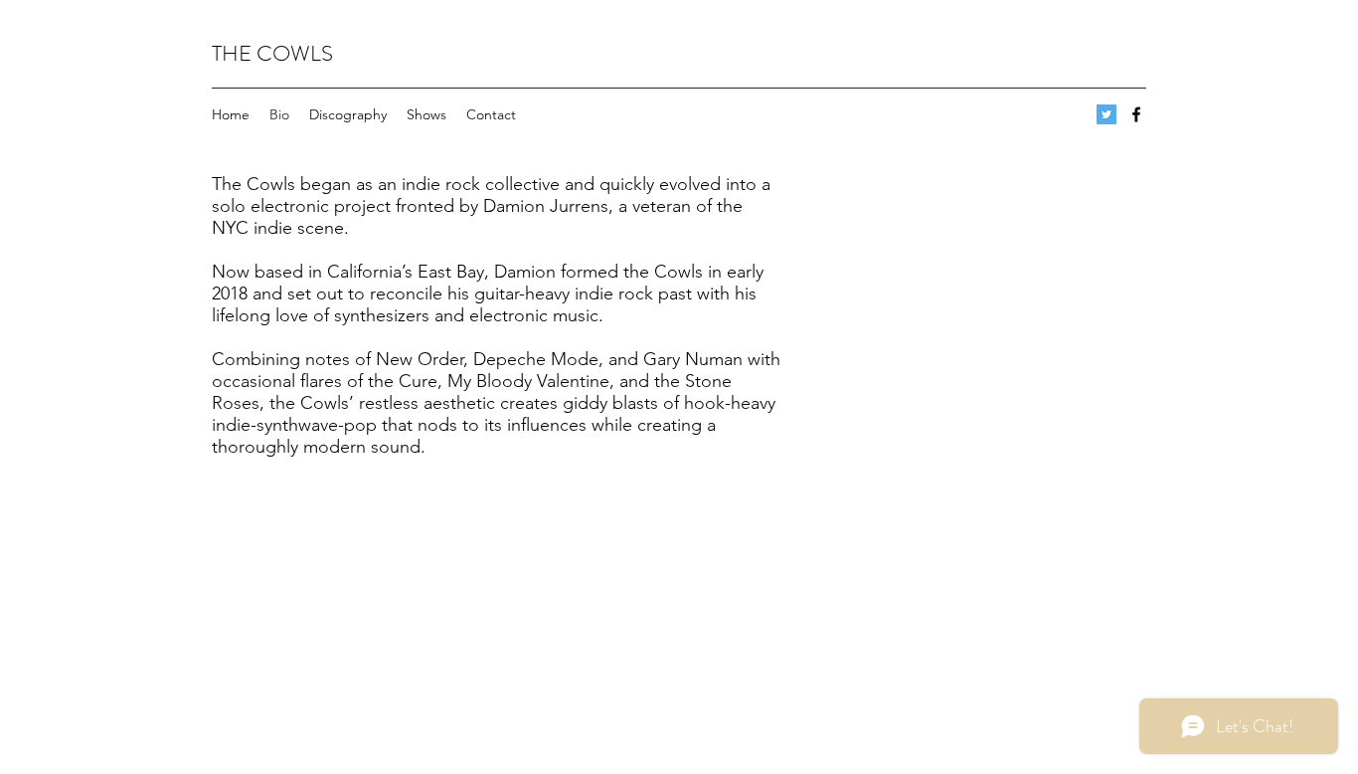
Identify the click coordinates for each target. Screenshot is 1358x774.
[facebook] (1136, 114)
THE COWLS (272, 53)
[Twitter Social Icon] (1106, 114)
